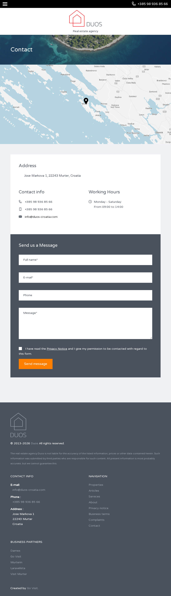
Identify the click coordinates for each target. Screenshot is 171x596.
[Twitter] (90, 542)
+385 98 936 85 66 (26, 502)
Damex (15, 550)
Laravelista (17, 568)
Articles (94, 490)
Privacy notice (98, 508)
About (93, 502)
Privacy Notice (57, 349)
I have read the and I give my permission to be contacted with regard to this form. (83, 351)
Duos (34, 443)
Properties (96, 485)
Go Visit (15, 556)
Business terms (99, 514)
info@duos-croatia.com (41, 217)
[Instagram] (104, 542)
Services (94, 496)
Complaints (96, 520)
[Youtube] (110, 542)
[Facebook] (97, 542)
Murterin (16, 562)
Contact (94, 525)
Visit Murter (18, 574)
